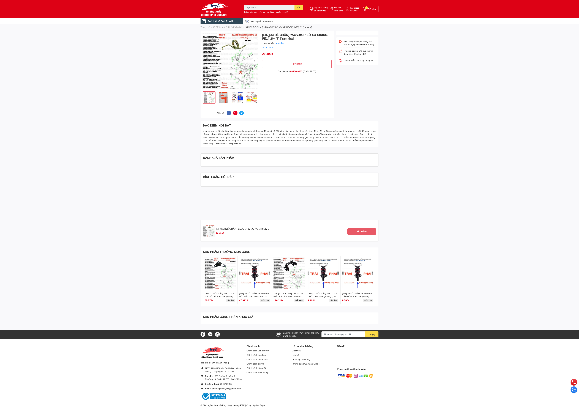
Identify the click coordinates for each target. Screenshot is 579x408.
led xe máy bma (250, 12)
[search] (298, 7)
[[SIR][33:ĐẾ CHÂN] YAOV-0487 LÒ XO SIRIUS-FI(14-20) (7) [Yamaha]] (230, 61)
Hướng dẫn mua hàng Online (306, 363)
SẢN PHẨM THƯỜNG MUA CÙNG (226, 251)
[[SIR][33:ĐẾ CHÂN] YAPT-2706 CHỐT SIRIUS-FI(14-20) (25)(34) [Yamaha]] (323, 273)
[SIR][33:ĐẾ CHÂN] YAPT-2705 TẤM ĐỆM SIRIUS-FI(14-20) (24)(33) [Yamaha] (357, 296)
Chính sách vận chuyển (258, 350)
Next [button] (255, 61)
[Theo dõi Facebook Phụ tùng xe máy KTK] (203, 334)
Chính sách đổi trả (255, 363)
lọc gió (285, 12)
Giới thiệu (296, 350)
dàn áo (262, 12)
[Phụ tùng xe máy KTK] (219, 9)
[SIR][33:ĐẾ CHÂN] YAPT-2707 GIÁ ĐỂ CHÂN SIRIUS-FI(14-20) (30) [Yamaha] (289, 296)
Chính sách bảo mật (256, 368)
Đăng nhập (354, 10)
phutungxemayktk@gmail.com (226, 388)
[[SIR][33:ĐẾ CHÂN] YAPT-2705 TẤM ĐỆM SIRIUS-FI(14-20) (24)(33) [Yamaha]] (358, 273)
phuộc (278, 12)
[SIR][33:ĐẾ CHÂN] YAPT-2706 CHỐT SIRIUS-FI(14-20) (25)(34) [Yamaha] (322, 296)
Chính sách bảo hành (257, 355)
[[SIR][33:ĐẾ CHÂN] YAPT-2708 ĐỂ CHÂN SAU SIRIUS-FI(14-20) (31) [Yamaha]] (255, 273)
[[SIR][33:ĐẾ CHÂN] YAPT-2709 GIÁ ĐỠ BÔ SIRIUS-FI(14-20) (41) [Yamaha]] (220, 273)
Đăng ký (371, 334)
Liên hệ (295, 355)
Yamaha (280, 43)
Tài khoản (354, 7)
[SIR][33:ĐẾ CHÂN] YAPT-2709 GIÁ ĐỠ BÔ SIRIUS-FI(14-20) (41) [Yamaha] (219, 296)
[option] (230, 61)
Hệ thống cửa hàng (301, 359)
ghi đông (270, 12)
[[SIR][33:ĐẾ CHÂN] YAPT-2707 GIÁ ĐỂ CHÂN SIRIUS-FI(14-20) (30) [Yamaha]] (289, 273)
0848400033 (320, 10)
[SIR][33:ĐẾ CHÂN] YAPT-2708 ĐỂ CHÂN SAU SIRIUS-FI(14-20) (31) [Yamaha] (254, 296)
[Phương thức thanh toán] (355, 375)
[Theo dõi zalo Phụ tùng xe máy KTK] (210, 334)
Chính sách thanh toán (257, 359)
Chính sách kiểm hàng (257, 372)
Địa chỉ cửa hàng (338, 9)
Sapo (262, 405)
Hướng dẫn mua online (262, 21)
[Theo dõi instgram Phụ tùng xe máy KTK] (217, 334)
